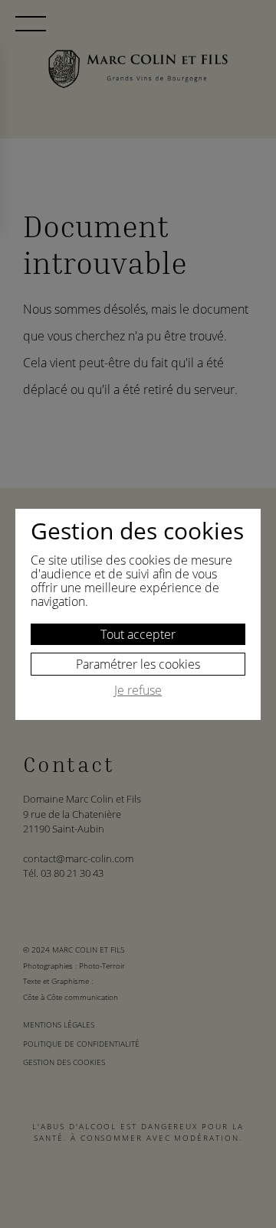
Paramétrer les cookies (138, 664)
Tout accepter (138, 634)
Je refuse (138, 691)
